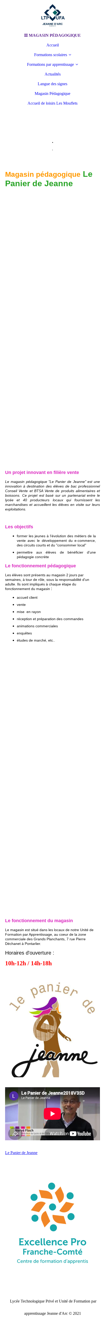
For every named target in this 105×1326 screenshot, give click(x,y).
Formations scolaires (50, 55)
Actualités (53, 74)
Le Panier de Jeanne (21, 1152)
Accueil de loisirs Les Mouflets (52, 103)
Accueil (52, 45)
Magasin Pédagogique (52, 93)
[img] (52, 15)
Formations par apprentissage (50, 64)
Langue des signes (52, 84)
